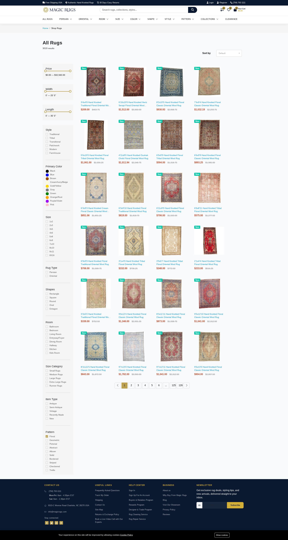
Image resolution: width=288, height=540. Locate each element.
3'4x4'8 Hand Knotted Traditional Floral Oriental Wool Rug (95, 105)
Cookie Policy (126, 535)
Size (118, 19)
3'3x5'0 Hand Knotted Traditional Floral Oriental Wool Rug (95, 317)
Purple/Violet (56, 201)
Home (45, 28)
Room (102, 19)
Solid (52, 455)
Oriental (84, 19)
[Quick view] (111, 68)
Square (53, 297)
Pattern (186, 19)
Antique (53, 403)
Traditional (54, 134)
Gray (52, 189)
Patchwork (54, 145)
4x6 (51, 233)
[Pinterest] (61, 523)
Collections (208, 19)
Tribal (52, 138)
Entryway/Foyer (57, 338)
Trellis (52, 470)
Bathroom (54, 326)
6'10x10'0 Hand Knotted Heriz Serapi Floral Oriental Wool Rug (133, 105)
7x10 (52, 244)
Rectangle (54, 294)
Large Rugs (55, 378)
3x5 (51, 229)
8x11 (52, 251)
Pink (52, 204)
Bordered (54, 459)
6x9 (51, 240)
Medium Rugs (56, 374)
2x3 (51, 225)
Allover (53, 451)
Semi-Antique (56, 407)
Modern (53, 149)
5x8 (51, 236)
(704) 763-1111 (55, 491)
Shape (151, 19)
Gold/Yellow (55, 186)
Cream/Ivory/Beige (59, 182)
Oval (52, 305)
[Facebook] (47, 523)
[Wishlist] (111, 72)
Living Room (55, 334)
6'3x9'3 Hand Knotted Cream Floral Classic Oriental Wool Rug (94, 211)
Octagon (54, 309)
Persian (64, 19)
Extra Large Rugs (58, 382)
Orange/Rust (56, 197)
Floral (52, 436)
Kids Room (55, 353)
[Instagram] (56, 523)
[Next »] (187, 386)
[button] (239, 10)
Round (53, 301)
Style (168, 19)
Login (211, 2)
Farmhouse (55, 153)
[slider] (45, 71)
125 (174, 385)
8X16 (52, 255)
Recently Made (57, 415)
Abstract (53, 447)
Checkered (55, 466)
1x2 (51, 221)
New (52, 418)
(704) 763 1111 (238, 2)
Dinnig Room (56, 341)
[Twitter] (51, 523)
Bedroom (54, 330)
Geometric (54, 440)
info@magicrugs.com (57, 512)
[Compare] (111, 76)
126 (181, 385)
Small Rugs (55, 370)
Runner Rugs (56, 385)
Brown (53, 178)
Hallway (53, 345)
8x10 (52, 248)
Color (134, 19)
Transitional (55, 142)
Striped (53, 462)
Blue (52, 174)
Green (53, 193)
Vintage (53, 411)
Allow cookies (222, 535)
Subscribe (235, 505)
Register (223, 2)
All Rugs (47, 19)
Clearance (231, 19)
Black (52, 171)
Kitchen (53, 349)
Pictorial (53, 444)
